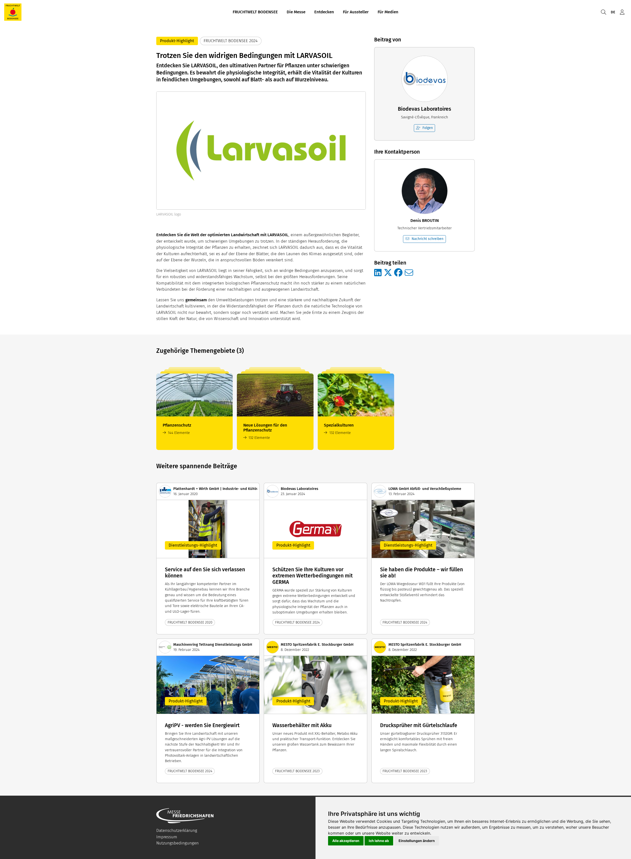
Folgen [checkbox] (427, 128)
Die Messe (296, 12)
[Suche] (603, 12)
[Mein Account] (622, 12)
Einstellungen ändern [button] (417, 841)
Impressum (166, 837)
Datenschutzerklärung (176, 830)
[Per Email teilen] (409, 273)
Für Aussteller (356, 12)
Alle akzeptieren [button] (345, 841)
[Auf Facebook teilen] (398, 273)
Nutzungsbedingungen (177, 843)
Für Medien (388, 12)
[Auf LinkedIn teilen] (378, 273)
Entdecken (324, 12)
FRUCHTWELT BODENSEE (255, 12)
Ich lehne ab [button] (379, 841)
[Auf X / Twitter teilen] (388, 273)
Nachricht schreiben (427, 239)
